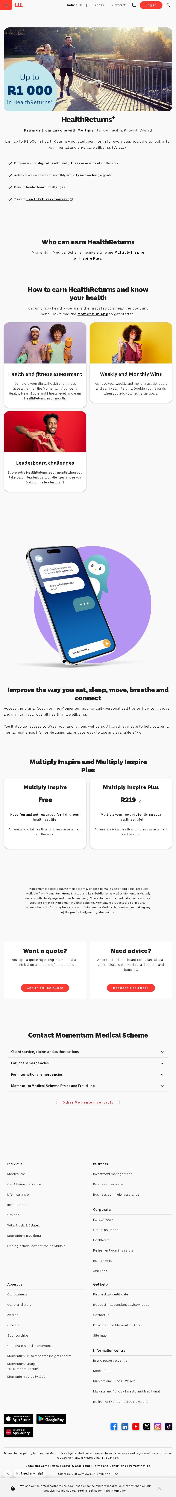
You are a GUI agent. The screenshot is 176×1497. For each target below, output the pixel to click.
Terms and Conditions (109, 1465)
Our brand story (19, 1305)
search (168, 5)
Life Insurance (18, 1194)
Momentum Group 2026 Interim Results (23, 1366)
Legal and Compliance (42, 1465)
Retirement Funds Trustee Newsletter (121, 1402)
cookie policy (87, 1490)
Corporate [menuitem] (119, 5)
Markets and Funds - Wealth (114, 1381)
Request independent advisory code (121, 1305)
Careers (13, 1325)
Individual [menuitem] (74, 5)
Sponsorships (18, 1335)
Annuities (100, 1271)
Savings (13, 1215)
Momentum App (92, 314)
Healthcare (101, 1240)
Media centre (103, 1371)
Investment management (112, 1174)
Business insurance (108, 1184)
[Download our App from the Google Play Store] (51, 1419)
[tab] (88, 1051)
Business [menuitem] (97, 5)
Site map (100, 1335)
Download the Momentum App (116, 1325)
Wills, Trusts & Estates (23, 1225)
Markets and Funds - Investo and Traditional (126, 1391)
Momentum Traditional (24, 1236)
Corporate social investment (29, 1346)
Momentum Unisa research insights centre (39, 1356)
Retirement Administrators (113, 1250)
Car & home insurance (24, 1184)
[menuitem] (20, 5)
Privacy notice (139, 1465)
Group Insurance (105, 1230)
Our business (17, 1294)
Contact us (101, 1315)
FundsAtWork (103, 1220)
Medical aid (16, 1174)
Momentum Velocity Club (26, 1377)
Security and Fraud (76, 1465)
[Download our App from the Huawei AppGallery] (18, 1432)
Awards (12, 1315)
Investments (16, 1205)
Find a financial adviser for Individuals (36, 1246)
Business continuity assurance (116, 1194)
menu (6, 5)
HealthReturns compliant (49, 199)
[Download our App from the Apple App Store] (18, 1419)
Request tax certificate (110, 1294)
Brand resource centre (110, 1360)
